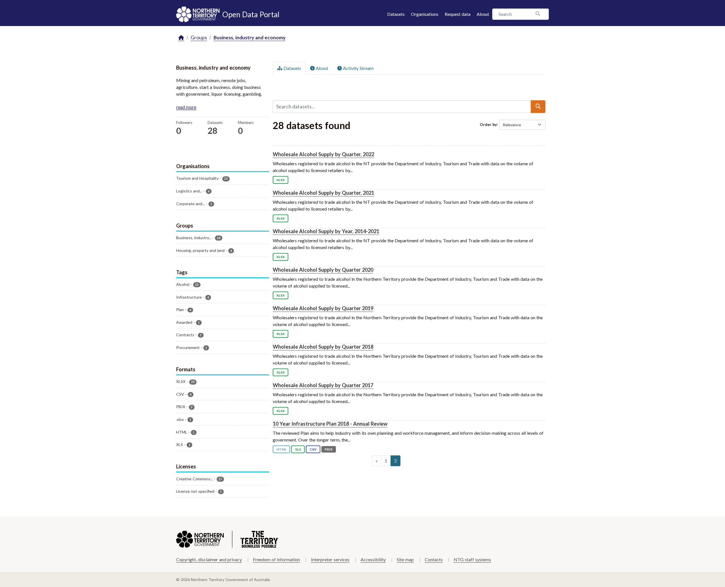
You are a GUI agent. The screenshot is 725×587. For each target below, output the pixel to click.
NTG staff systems (472, 559)
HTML (281, 449)
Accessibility (373, 559)
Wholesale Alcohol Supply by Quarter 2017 (323, 385)
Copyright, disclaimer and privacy (209, 559)
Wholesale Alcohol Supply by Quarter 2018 (323, 347)
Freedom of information (276, 559)
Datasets (396, 14)
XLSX (280, 180)
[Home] (181, 38)
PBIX (328, 449)
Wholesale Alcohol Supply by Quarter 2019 (323, 308)
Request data (457, 14)
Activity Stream (358, 68)
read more (186, 107)
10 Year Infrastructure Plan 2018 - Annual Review (330, 424)
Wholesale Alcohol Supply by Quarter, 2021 (323, 193)
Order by (488, 124)
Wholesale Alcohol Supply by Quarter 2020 (323, 270)
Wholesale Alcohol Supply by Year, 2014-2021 (326, 231)
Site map (405, 559)
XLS (298, 449)
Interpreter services (330, 559)
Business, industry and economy (249, 37)
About (483, 14)
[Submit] (538, 106)
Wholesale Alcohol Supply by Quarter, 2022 (323, 154)
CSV (313, 449)
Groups (199, 37)
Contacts (434, 559)
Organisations (424, 14)
